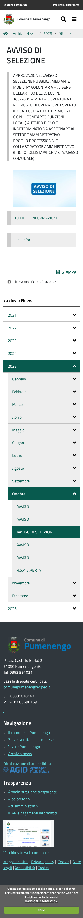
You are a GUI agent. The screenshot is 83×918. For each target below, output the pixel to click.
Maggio (18, 430)
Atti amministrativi (23, 806)
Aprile (17, 417)
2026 (12, 608)
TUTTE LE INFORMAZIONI (36, 218)
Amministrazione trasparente (32, 792)
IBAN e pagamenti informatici (32, 813)
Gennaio (19, 379)
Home (6, 34)
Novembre (21, 583)
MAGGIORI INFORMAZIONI (41, 901)
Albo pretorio (19, 799)
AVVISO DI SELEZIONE (36, 532)
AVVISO (23, 506)
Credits (43, 868)
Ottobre (64, 33)
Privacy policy (42, 862)
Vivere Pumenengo (24, 747)
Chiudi (41, 910)
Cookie (63, 862)
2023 (12, 341)
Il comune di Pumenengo (29, 732)
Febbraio (19, 392)
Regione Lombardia (15, 5)
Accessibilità (25, 868)
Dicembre (20, 596)
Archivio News (24, 33)
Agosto (18, 468)
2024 (12, 353)
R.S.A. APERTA (29, 570)
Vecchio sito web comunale (26, 853)
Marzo (17, 404)
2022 (12, 328)
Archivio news (20, 754)
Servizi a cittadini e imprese (31, 740)
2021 (12, 315)
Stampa (69, 272)
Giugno (18, 443)
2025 (47, 33)
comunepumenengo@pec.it (26, 687)
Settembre (21, 481)
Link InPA (22, 240)
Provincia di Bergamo (66, 5)
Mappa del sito (15, 862)
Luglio (17, 455)
